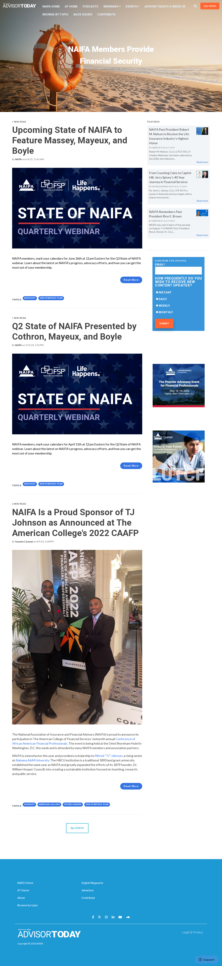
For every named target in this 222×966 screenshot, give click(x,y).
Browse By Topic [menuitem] (55, 14)
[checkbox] (178, 302)
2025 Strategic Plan (51, 298)
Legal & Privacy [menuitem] (192, 932)
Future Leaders (73, 804)
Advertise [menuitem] (87, 890)
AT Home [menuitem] (71, 6)
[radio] (178, 292)
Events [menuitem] (131, 6)
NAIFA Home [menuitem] (51, 6)
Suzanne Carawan (24, 541)
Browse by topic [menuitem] (27, 905)
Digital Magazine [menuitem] (92, 883)
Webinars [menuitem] (110, 6)
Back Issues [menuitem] (83, 14)
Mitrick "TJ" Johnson (108, 756)
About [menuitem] (21, 898)
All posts (77, 828)
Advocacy (30, 298)
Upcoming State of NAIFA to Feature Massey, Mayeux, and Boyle (69, 140)
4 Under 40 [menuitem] (164, 6)
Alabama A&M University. (32, 760)
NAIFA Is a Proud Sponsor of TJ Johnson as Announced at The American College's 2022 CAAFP (75, 522)
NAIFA (18, 159)
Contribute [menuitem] (106, 14)
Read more (202, 162)
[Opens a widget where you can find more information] (207, 960)
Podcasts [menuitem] (90, 6)
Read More (131, 279)
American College (49, 804)
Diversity (29, 804)
